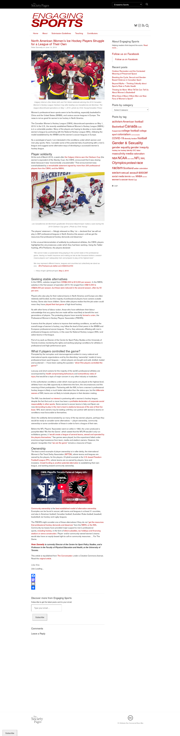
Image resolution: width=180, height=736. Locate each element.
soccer (143, 172)
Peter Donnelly (37, 544)
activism (117, 121)
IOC (134, 150)
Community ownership (40, 508)
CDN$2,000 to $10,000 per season (76, 282)
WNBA (139, 176)
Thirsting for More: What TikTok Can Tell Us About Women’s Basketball (130, 91)
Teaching (79, 33)
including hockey (44, 530)
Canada (131, 126)
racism (117, 167)
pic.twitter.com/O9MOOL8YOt (61, 266)
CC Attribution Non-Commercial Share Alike (130, 723)
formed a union (89, 315)
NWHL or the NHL (89, 524)
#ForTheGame (44, 266)
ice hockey (122, 150)
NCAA (122, 157)
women (145, 177)
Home (35, 33)
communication (135, 135)
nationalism (139, 153)
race (139, 162)
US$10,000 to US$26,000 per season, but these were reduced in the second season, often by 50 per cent (66, 287)
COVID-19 (118, 138)
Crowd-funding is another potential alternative (59, 462)
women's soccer (120, 179)
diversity (127, 138)
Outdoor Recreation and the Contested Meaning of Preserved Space (128, 72)
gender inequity (140, 147)
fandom (134, 138)
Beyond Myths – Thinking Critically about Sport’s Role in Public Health (129, 84)
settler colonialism (141, 168)
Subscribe (39, 617)
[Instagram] (139, 25)
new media (130, 158)
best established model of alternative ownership (76, 508)
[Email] (68, 584)
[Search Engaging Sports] (147, 25)
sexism (116, 172)
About (44, 33)
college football (130, 130)
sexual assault (129, 172)
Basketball (118, 126)
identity (129, 150)
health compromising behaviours (60, 373)
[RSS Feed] (143, 25)
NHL (143, 158)
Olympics (119, 162)
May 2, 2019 (64, 270)
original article (45, 558)
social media (118, 176)
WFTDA (68, 454)
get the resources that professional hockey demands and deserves (67, 523)
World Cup (132, 179)
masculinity (118, 153)
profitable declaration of (80, 401)
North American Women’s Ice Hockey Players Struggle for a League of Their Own (67, 42)
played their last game (55, 304)
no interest (55, 398)
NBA (114, 158)
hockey (115, 150)
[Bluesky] (136, 25)
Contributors (92, 33)
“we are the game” (59, 442)
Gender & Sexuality (127, 142)
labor (138, 150)
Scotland (128, 168)
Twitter (133, 177)
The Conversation (65, 555)
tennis (128, 176)
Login (115, 185)
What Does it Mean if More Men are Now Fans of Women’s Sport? (129, 97)
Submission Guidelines (61, 33)
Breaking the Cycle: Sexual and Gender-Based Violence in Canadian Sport (129, 78)
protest (131, 162)
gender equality (121, 147)
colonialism (124, 134)
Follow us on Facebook (125, 54)
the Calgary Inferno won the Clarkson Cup (82, 157)
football (142, 138)
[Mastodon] (68, 580)
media (129, 153)
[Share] (68, 588)
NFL (137, 158)
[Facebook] (68, 576)
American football (133, 121)
